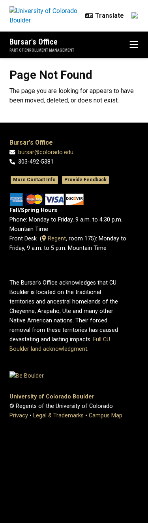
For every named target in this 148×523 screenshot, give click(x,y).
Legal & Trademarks (58, 415)
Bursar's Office (33, 42)
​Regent (56, 238)
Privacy (18, 415)
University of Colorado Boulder (51, 396)
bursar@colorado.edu (45, 152)
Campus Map (105, 415)
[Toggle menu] (134, 45)
